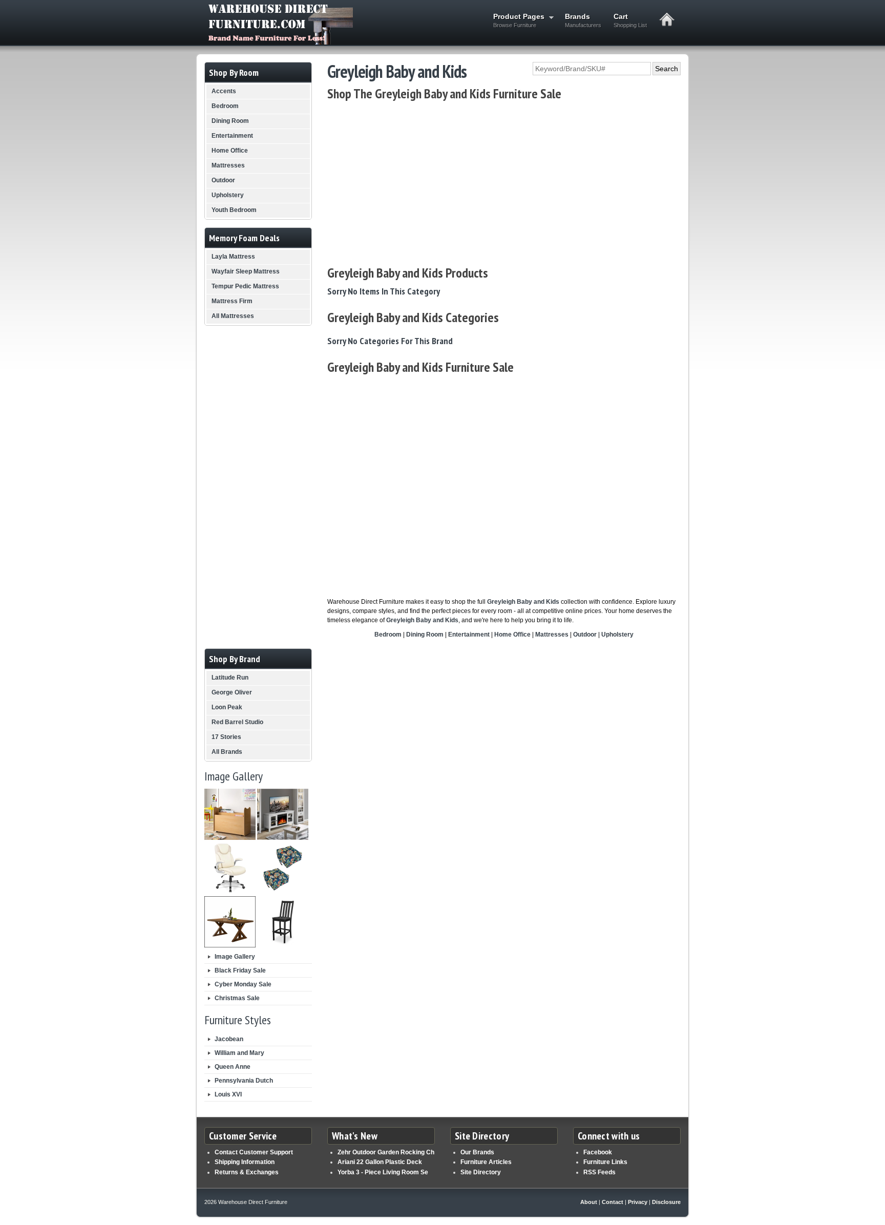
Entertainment (469, 634)
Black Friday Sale (240, 970)
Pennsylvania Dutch (244, 1080)
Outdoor (585, 634)
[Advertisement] (504, 183)
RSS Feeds (599, 1172)
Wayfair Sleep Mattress (246, 271)
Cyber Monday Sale (243, 984)
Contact (612, 1202)
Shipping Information (245, 1162)
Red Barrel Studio (237, 722)
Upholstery (617, 634)
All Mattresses (233, 316)
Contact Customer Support (254, 1152)
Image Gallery (235, 956)
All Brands (227, 751)
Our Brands (477, 1152)
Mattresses (551, 634)
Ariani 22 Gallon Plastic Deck (380, 1162)
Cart (630, 20)
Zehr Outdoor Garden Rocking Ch (386, 1152)
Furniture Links (605, 1162)
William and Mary (239, 1053)
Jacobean (229, 1039)
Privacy (637, 1202)
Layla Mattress (233, 256)
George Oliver (232, 692)
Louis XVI (228, 1094)
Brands (583, 20)
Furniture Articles (486, 1162)
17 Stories (226, 737)
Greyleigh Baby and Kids (523, 601)
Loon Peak (227, 707)
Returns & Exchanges (247, 1172)
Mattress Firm (232, 301)
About (588, 1202)
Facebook (597, 1152)
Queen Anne (232, 1066)
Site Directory (480, 1172)
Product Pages (515, 20)
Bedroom (388, 634)
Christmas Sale (237, 998)
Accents (224, 91)
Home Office (512, 634)
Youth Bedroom (234, 210)
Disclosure (666, 1202)
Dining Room (425, 634)
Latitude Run (230, 677)
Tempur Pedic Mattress (245, 286)
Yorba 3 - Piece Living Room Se (383, 1172)
